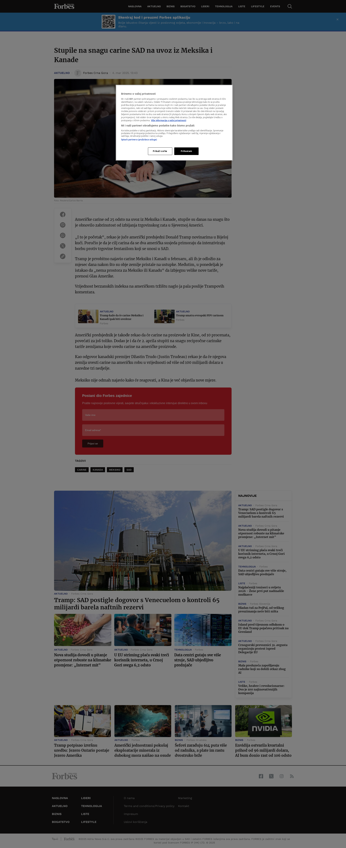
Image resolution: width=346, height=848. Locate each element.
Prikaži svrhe (160, 151)
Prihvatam (186, 151)
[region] (174, 123)
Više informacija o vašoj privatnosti (168, 120)
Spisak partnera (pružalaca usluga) (139, 139)
